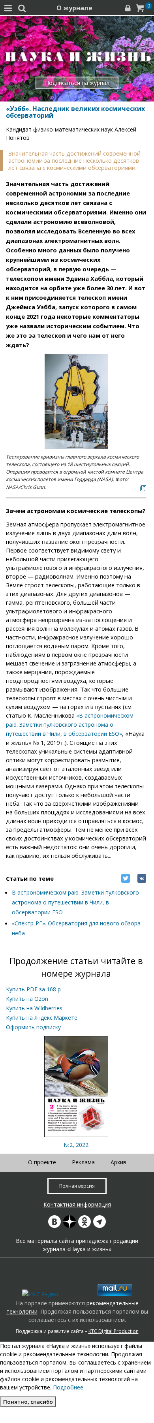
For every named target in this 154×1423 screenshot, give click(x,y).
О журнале (74, 8)
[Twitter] (125, 878)
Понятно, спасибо (28, 1401)
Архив (118, 1162)
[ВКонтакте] (141, 878)
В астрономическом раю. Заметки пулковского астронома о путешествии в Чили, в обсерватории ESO (75, 902)
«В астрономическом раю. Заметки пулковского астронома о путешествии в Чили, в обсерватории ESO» (69, 724)
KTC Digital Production (113, 1331)
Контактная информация (77, 1204)
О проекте (42, 1162)
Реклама (83, 1162)
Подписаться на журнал (77, 82)
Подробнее (68, 1387)
